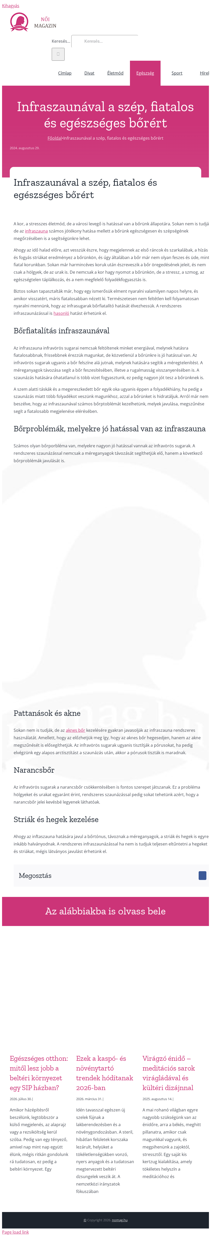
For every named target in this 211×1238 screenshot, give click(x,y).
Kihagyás (10, 5)
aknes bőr (75, 730)
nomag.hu (120, 1220)
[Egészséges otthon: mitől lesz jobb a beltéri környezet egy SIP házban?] (39, 993)
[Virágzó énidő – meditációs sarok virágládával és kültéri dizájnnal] (172, 993)
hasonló (61, 313)
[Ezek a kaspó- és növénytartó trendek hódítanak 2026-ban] (105, 993)
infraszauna (36, 231)
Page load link (15, 1232)
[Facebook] (202, 875)
